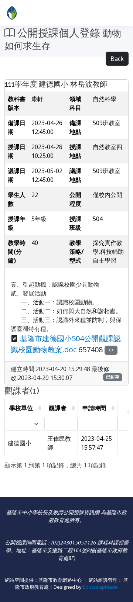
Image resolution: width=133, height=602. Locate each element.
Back (117, 59)
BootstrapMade (100, 587)
